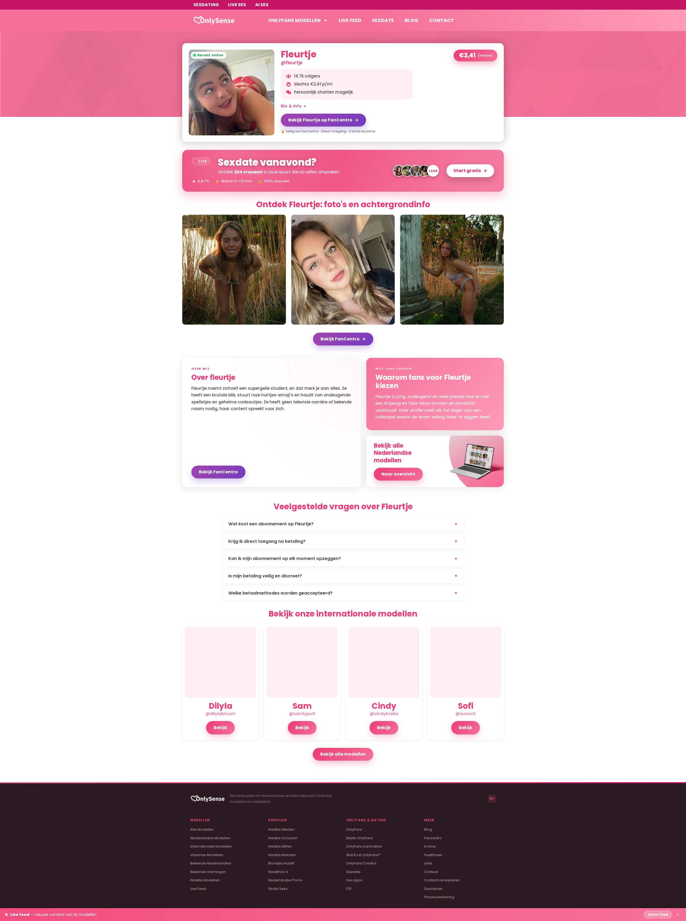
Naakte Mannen (282, 854)
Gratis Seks (278, 888)
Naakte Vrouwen (282, 838)
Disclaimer (433, 888)
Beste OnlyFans (359, 838)
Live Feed (198, 888)
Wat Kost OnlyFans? (363, 854)
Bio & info (293, 106)
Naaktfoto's (278, 871)
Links (428, 863)
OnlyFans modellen (294, 20)
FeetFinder (433, 854)
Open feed (658, 914)
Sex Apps (354, 880)
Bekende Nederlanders (210, 863)
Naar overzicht (398, 474)
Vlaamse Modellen (206, 854)
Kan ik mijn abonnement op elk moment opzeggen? (342, 558)
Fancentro (433, 838)
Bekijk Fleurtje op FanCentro (323, 120)
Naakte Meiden (281, 829)
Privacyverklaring (439, 897)
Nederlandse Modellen (210, 838)
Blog (411, 20)
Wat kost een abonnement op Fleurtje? (342, 524)
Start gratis (470, 171)
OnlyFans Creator (361, 863)
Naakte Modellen (205, 880)
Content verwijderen (442, 880)
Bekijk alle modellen (343, 754)
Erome (430, 846)
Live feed (350, 20)
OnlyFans (354, 829)
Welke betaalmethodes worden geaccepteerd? (342, 593)
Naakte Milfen (280, 846)
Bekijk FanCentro (343, 339)
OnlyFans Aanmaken (364, 846)
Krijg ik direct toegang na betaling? (342, 541)
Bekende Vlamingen (208, 871)
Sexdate (383, 20)
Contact (441, 20)
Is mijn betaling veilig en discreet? (342, 576)
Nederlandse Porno (285, 880)
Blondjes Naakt (281, 863)
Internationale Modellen (211, 846)
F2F (349, 888)
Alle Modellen (202, 829)
